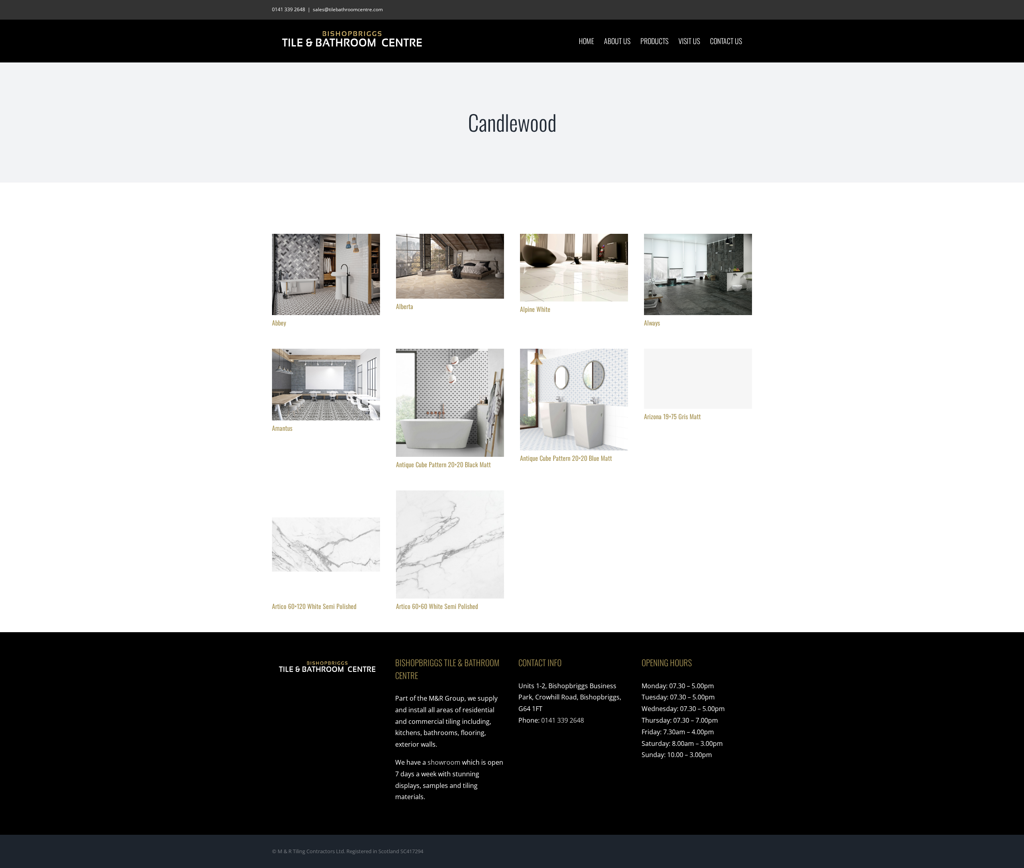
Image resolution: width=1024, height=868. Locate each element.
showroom (444, 762)
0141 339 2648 (562, 720)
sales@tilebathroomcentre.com (348, 9)
